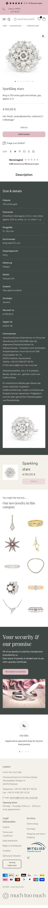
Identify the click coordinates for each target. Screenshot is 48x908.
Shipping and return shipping (36, 836)
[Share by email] (24, 151)
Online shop (32, 823)
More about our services (15, 672)
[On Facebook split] (10, 151)
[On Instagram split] (33, 151)
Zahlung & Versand (11, 856)
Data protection (10, 840)
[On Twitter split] (15, 151)
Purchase (31, 829)
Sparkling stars (33, 26)
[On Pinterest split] (19, 151)
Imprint (6, 827)
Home (5, 26)
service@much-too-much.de (24, 797)
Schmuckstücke (15, 26)
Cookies (6, 850)
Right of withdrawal (12, 845)
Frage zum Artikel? (16, 143)
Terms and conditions (8, 834)
